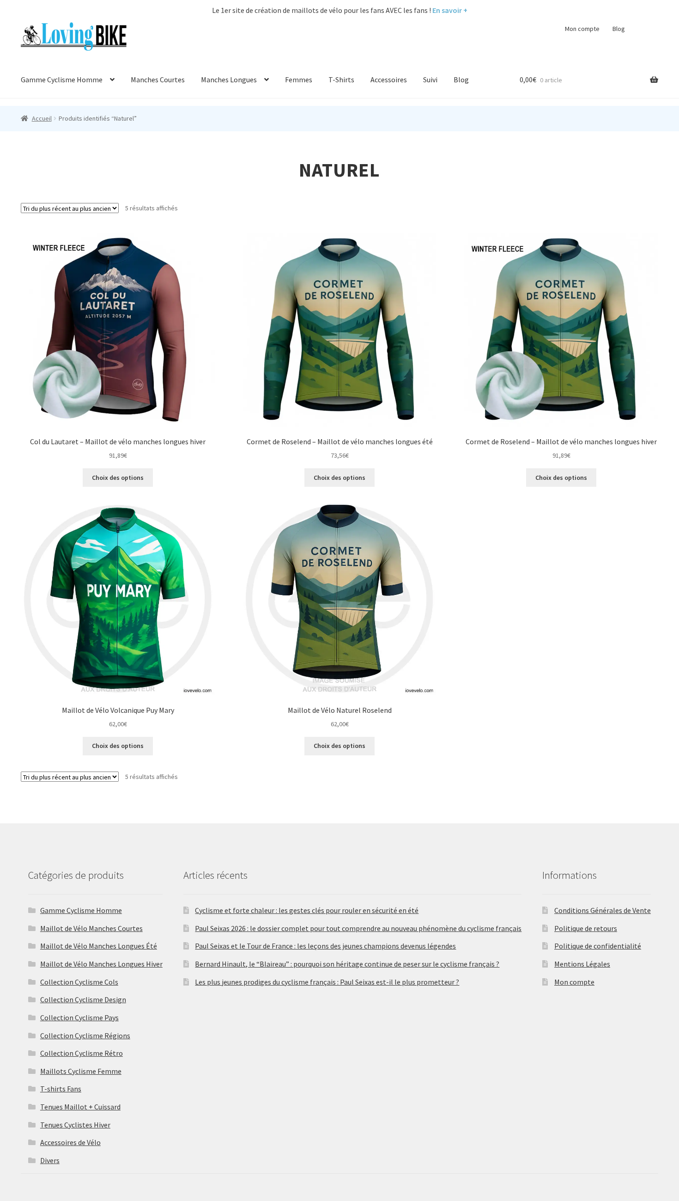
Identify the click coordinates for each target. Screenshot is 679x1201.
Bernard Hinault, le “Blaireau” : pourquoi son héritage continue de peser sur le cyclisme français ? (347, 963)
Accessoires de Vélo (70, 1142)
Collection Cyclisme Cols (79, 982)
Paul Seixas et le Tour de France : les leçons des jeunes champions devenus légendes (325, 945)
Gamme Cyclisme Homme (62, 79)
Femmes (298, 79)
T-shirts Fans (60, 1088)
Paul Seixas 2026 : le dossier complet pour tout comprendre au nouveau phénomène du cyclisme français (358, 928)
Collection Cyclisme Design (83, 999)
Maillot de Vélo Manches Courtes (91, 928)
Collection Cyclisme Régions (85, 1035)
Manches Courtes (158, 79)
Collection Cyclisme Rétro (81, 1053)
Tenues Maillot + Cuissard (80, 1106)
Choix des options (118, 477)
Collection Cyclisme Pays (79, 1017)
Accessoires (388, 79)
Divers (50, 1160)
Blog (618, 29)
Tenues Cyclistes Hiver (75, 1124)
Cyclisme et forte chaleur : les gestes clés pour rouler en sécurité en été (306, 910)
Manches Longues (229, 79)
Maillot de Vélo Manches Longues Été (98, 945)
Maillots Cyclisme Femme (80, 1071)
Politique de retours (585, 928)
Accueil (42, 118)
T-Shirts (341, 79)
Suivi (430, 79)
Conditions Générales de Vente (602, 910)
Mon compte (582, 29)
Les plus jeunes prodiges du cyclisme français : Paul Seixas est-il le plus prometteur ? (327, 982)
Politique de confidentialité (597, 945)
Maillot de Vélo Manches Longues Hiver (101, 963)
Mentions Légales (582, 963)
